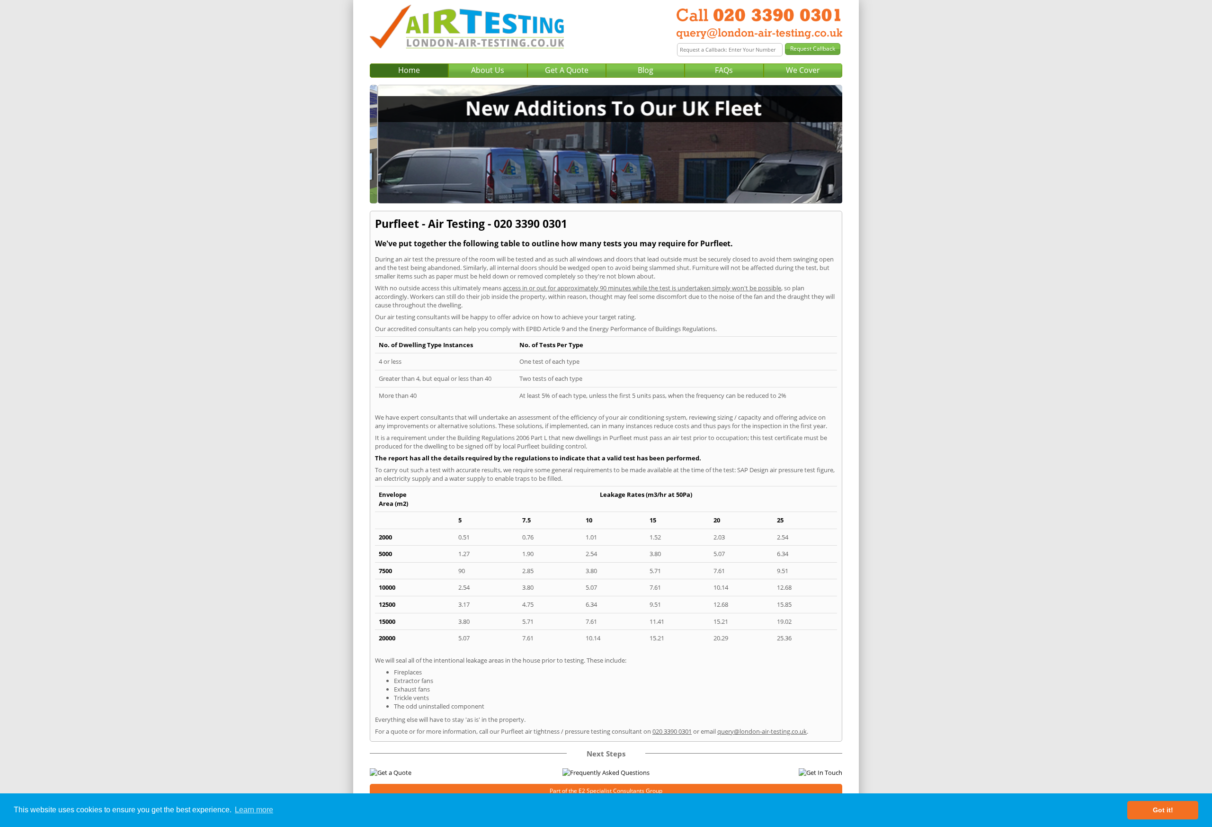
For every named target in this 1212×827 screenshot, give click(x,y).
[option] (606, 144)
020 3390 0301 (672, 731)
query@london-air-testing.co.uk (762, 731)
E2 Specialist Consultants (611, 791)
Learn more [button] (254, 810)
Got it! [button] (1163, 810)
